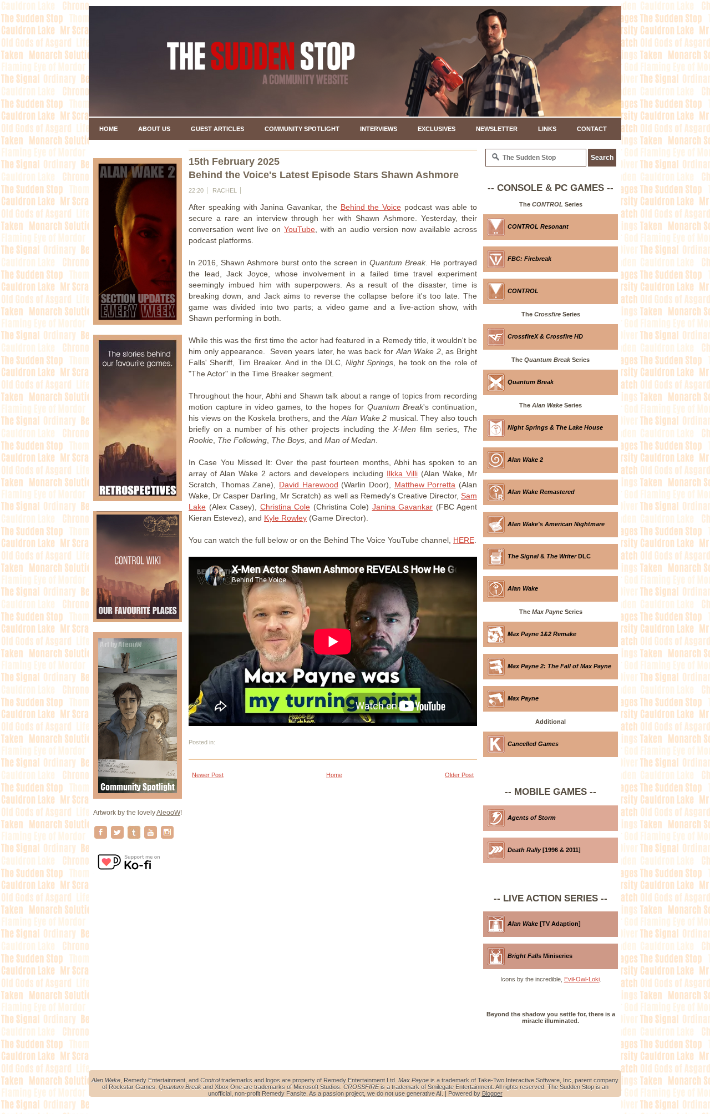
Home (108, 128)
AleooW (168, 812)
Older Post (459, 775)
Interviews (378, 128)
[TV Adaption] (544, 923)
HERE (463, 540)
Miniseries (540, 955)
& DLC (549, 556)
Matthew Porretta (425, 484)
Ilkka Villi (402, 473)
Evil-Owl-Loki (582, 979)
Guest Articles (217, 128)
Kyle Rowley (285, 517)
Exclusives (436, 128)
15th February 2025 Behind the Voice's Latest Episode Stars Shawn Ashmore (324, 168)
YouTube (299, 229)
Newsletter (497, 128)
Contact (592, 128)
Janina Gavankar (402, 506)
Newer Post (208, 775)
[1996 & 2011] (544, 849)
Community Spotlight (302, 128)
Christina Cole (285, 506)
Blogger (492, 1093)
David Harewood (308, 484)
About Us (154, 128)
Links (547, 128)
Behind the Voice (371, 207)
